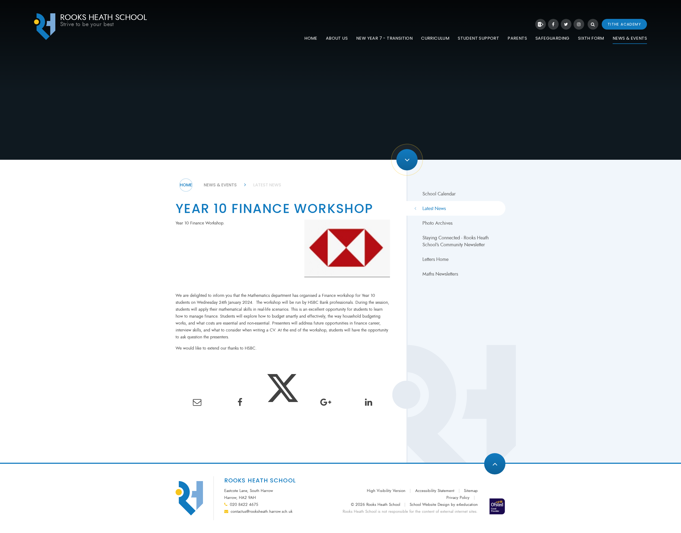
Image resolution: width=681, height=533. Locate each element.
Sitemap (471, 491)
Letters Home (435, 259)
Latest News (267, 185)
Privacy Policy (458, 498)
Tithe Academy (624, 24)
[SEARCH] (593, 24)
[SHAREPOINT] (540, 24)
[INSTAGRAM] (579, 24)
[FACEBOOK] (553, 24)
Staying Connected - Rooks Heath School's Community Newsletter (455, 241)
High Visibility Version (386, 491)
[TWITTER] (566, 24)
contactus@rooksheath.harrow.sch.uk (262, 511)
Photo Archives (437, 223)
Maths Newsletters (440, 273)
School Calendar (439, 193)
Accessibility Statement (434, 491)
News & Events (220, 185)
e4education (467, 504)
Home (186, 185)
